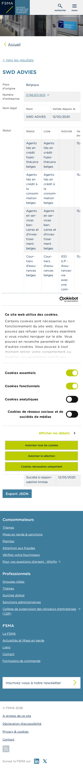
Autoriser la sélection (41, 455)
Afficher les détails (54, 433)
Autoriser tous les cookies (41, 445)
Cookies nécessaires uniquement (41, 466)
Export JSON (17, 494)
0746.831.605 (36, 95)
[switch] (72, 386)
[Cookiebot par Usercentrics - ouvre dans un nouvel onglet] (59, 299)
